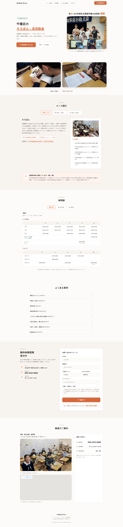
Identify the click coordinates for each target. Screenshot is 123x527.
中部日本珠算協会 (48, 141)
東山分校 (62, 207)
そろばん (47, 113)
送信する (82, 400)
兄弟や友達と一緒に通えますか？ (39, 322)
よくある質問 (64, 3)
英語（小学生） (61, 113)
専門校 (72, 207)
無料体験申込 (101, 3)
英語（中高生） (76, 113)
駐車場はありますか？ (36, 332)
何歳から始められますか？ (37, 301)
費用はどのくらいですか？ (37, 295)
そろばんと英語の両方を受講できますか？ (42, 316)
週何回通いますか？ (35, 306)
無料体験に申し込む (27, 45)
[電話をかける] (31, 373)
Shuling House (21, 3)
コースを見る (45, 45)
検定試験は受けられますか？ (38, 311)
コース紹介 (49, 3)
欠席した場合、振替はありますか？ (40, 327)
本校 (52, 207)
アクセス (73, 3)
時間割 (56, 3)
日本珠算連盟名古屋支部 (35, 141)
